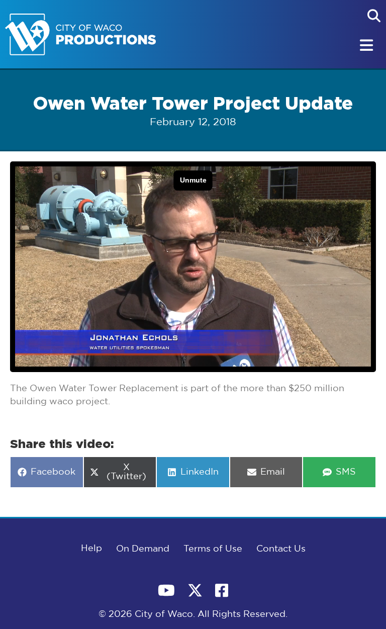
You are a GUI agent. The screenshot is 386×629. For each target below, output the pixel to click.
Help (91, 549)
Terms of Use (212, 549)
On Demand (142, 549)
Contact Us (281, 549)
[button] (374, 16)
